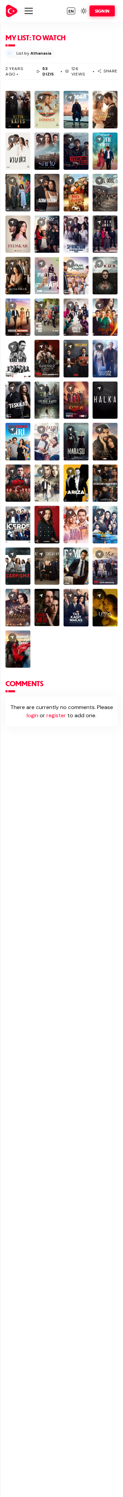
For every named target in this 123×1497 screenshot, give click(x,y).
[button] (71, 11)
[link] (11, 11)
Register (56, 715)
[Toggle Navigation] (29, 11)
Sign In (102, 11)
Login (32, 715)
